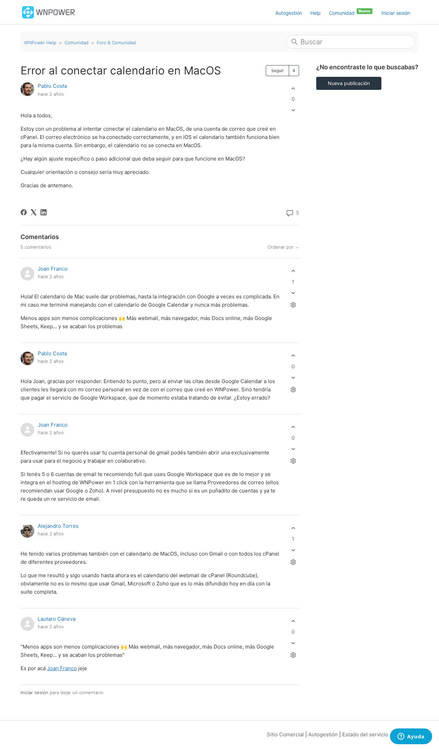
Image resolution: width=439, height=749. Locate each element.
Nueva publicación (349, 83)
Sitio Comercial (285, 734)
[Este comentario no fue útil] (293, 293)
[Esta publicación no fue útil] (293, 110)
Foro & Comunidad (116, 42)
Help (315, 13)
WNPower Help (40, 42)
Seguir (277, 70)
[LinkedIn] (43, 212)
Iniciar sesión (34, 692)
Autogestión (288, 13)
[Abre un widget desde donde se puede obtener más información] (411, 737)
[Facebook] (24, 212)
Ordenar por (281, 247)
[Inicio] (48, 12)
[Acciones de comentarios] (293, 305)
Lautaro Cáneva (56, 619)
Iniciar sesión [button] (395, 13)
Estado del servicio (365, 734)
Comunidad (342, 13)
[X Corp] (34, 212)
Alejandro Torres (58, 526)
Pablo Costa (52, 86)
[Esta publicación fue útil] (293, 88)
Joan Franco (53, 268)
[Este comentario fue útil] (293, 271)
